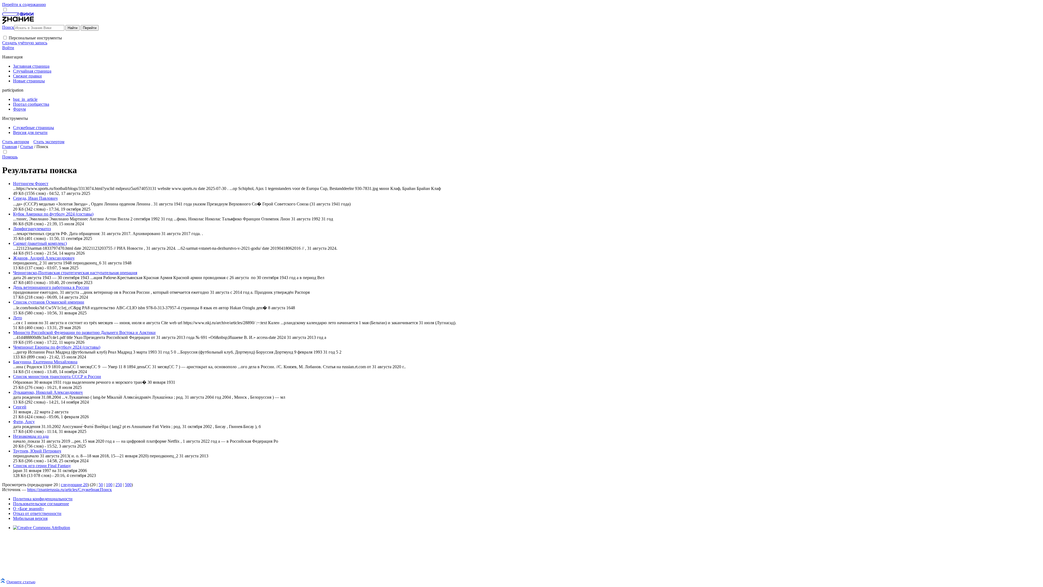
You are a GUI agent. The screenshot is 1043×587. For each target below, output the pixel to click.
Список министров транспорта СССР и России (57, 376)
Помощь (10, 157)
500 (128, 484)
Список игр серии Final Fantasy (42, 465)
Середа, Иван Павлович (35, 198)
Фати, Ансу (24, 421)
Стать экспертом (48, 141)
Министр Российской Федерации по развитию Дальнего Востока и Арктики (84, 332)
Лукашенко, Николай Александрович (48, 392)
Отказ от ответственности (37, 513)
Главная (9, 146)
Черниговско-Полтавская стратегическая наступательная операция (75, 272)
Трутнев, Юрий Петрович (37, 451)
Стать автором (15, 141)
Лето (17, 318)
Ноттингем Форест (30, 183)
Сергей (19, 407)
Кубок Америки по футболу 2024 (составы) (53, 214)
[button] (5, 37)
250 (118, 484)
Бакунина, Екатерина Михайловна (45, 362)
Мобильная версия (30, 518)
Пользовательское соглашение (41, 503)
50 (101, 484)
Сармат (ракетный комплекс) (40, 243)
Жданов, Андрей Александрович (43, 258)
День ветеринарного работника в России (51, 287)
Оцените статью (21, 581)
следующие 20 (74, 484)
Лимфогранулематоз (32, 228)
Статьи (26, 146)
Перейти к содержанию (24, 4)
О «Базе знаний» (28, 508)
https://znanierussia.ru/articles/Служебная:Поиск (69, 489)
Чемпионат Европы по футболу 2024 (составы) (56, 347)
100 (109, 484)
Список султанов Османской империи (48, 302)
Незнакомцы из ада (31, 436)
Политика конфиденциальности (43, 499)
